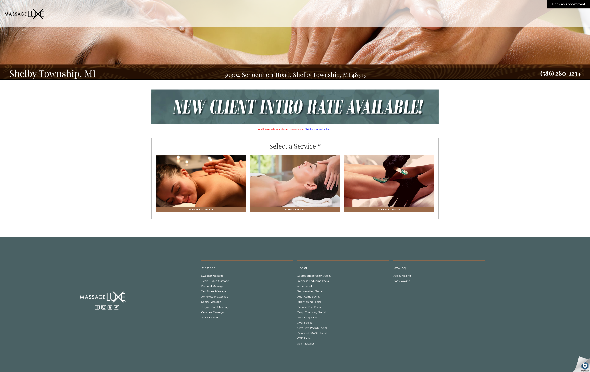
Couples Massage (212, 312)
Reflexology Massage (214, 296)
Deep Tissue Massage (215, 281)
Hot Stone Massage (213, 291)
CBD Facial (304, 338)
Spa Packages (209, 317)
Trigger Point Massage (215, 307)
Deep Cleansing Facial (311, 312)
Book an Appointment (568, 4)
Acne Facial (304, 286)
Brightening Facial (309, 302)
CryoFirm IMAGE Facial (312, 328)
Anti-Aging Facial (308, 296)
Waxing (399, 268)
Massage (208, 268)
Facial (302, 268)
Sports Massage (211, 302)
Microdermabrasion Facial (314, 276)
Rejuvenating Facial (310, 291)
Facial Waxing (402, 276)
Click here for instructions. (318, 129)
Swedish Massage (212, 276)
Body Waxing (401, 281)
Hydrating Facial (307, 317)
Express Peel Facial (309, 307)
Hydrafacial (304, 322)
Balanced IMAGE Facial (312, 333)
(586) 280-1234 (560, 73)
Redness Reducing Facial (313, 281)
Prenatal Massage (212, 286)
